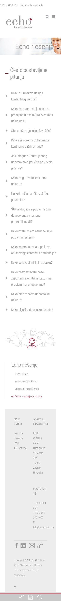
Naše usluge (21, 374)
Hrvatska (18, 433)
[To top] (15, 588)
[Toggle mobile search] (47, 16)
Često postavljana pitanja (28, 396)
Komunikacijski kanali (26, 381)
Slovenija (18, 438)
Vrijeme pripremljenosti (27, 389)
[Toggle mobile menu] (54, 16)
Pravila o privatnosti (24, 570)
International (20, 448)
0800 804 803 (8, 5)
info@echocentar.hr (32, 5)
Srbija (16, 443)
